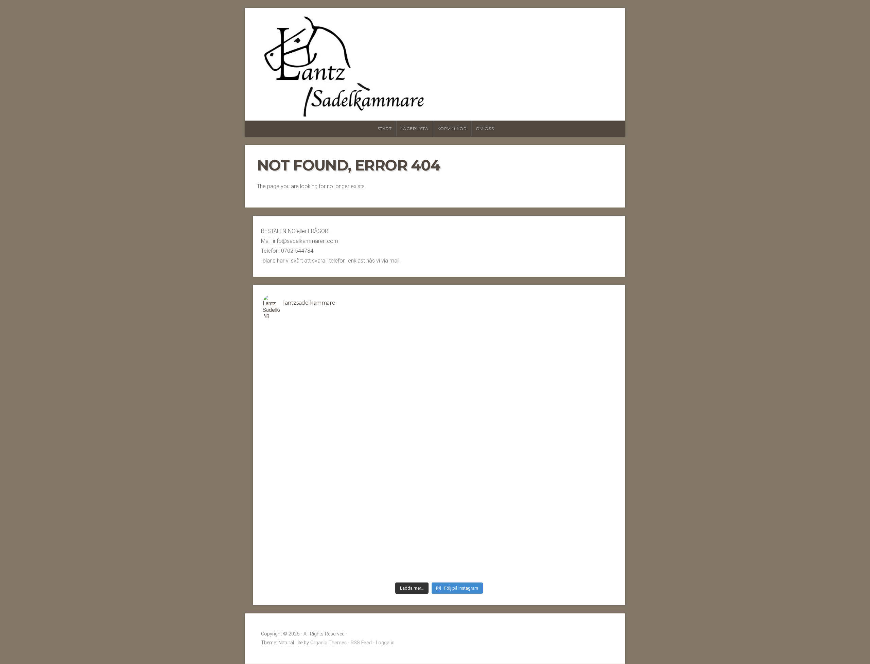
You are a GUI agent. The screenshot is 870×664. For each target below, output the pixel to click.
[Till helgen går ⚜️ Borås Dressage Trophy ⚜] (483, 401)
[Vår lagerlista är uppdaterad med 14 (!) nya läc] (483, 553)
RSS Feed (361, 643)
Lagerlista (415, 128)
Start (385, 128)
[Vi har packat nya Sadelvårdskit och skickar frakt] (571, 502)
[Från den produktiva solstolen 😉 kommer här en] (395, 350)
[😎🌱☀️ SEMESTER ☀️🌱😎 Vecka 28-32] (483, 350)
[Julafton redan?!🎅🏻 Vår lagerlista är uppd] (395, 553)
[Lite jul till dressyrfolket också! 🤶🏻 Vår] (306, 553)
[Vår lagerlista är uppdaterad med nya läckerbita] (395, 452)
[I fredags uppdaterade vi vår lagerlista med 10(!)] (571, 401)
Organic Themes (328, 643)
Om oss (485, 128)
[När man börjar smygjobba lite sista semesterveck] (306, 329)
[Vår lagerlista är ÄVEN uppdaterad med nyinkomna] (571, 350)
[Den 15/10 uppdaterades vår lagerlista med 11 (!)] (571, 553)
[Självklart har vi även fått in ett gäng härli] (395, 502)
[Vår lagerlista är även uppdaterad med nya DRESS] (483, 452)
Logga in (385, 643)
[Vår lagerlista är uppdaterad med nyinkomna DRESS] (306, 401)
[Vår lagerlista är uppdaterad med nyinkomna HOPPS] (571, 452)
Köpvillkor (452, 128)
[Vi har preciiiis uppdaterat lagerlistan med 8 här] (306, 452)
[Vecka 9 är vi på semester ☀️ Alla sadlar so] (306, 502)
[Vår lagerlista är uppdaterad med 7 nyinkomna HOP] (483, 502)
